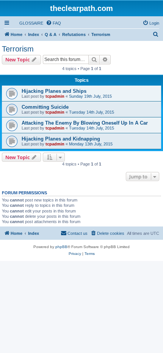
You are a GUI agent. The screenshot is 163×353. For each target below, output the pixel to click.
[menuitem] (28, 23)
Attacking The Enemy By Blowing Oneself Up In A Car (85, 123)
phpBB (61, 247)
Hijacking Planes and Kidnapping (61, 139)
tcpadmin (54, 96)
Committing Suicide (45, 107)
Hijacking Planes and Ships (54, 91)
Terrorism (18, 49)
